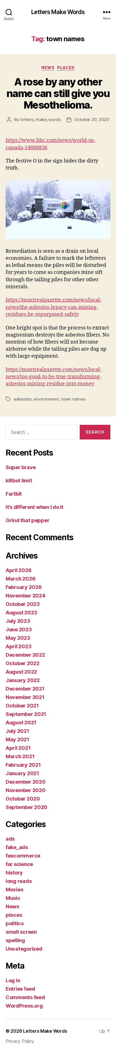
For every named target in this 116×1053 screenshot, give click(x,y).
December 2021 (25, 689)
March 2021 (20, 756)
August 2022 (21, 672)
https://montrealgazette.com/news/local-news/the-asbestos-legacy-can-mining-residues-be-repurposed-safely (54, 307)
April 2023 (18, 646)
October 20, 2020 (91, 119)
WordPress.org (24, 1006)
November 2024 (25, 596)
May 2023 (18, 638)
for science (19, 864)
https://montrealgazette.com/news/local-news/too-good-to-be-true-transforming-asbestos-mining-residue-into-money (54, 376)
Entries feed (20, 989)
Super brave (21, 467)
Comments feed (25, 997)
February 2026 (24, 587)
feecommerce (23, 856)
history (14, 873)
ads (10, 839)
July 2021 (17, 731)
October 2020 (23, 799)
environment (46, 399)
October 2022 (22, 663)
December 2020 (26, 782)
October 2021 (22, 706)
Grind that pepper (27, 520)
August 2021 (21, 723)
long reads (19, 881)
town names (73, 399)
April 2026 (18, 570)
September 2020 (26, 807)
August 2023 (21, 612)
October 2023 (23, 604)
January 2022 (23, 680)
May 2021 (17, 739)
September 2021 (26, 714)
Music (13, 898)
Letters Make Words (57, 12)
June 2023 (19, 629)
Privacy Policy (20, 1041)
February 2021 (23, 765)
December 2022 (25, 655)
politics (15, 923)
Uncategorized (24, 949)
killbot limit (19, 480)
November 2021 (25, 697)
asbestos (23, 399)
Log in (13, 980)
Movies (14, 889)
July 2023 (18, 621)
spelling (15, 940)
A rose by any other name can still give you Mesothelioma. (58, 93)
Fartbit (14, 494)
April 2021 (18, 748)
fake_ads (17, 847)
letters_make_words (40, 119)
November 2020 (26, 790)
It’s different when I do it (34, 507)
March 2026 (20, 579)
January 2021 (22, 773)
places (65, 67)
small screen (21, 932)
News (47, 67)
